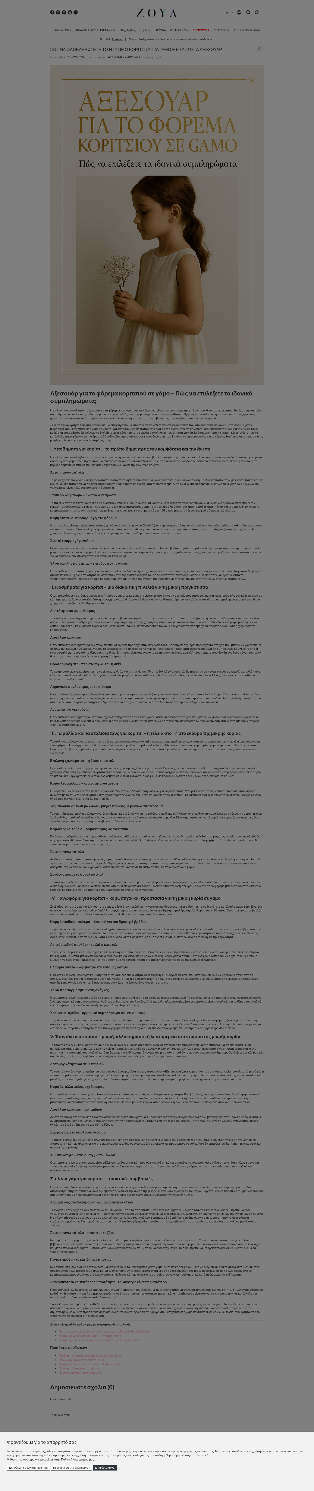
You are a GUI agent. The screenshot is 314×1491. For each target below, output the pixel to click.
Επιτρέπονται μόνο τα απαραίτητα (28, 1467)
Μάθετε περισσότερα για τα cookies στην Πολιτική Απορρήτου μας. (51, 1459)
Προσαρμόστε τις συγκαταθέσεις (71, 1467)
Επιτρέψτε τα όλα (104, 1467)
